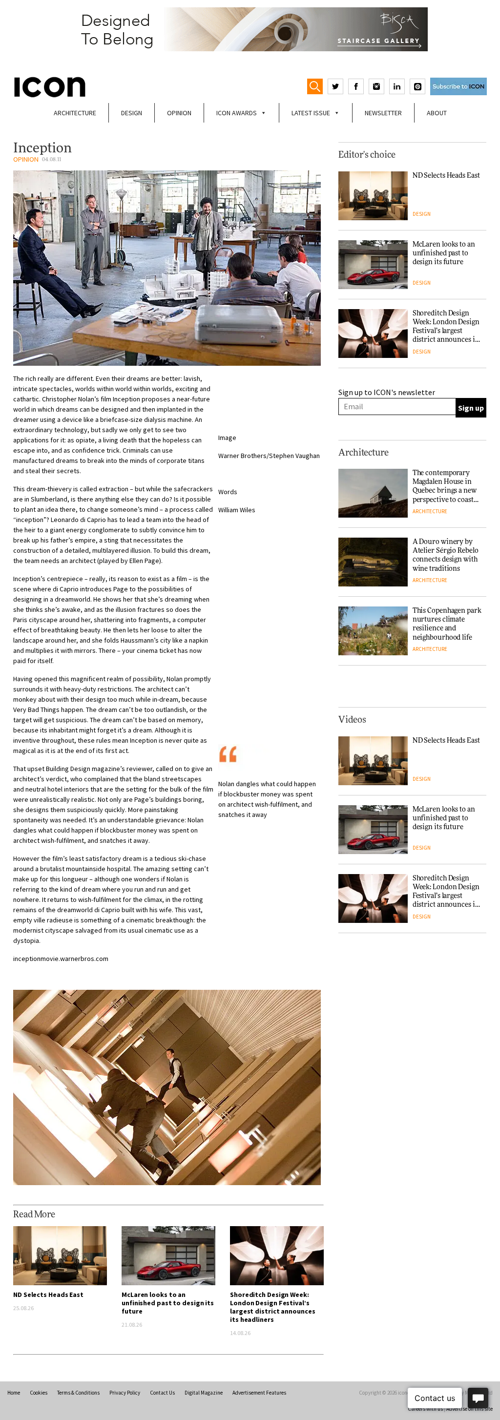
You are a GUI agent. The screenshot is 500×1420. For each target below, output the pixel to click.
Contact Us (162, 1392)
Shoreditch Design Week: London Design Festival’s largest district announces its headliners (272, 1307)
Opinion (179, 112)
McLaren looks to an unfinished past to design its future (168, 1303)
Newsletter (383, 112)
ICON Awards (236, 112)
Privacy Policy (124, 1392)
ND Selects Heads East (48, 1294)
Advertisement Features (259, 1392)
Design (131, 112)
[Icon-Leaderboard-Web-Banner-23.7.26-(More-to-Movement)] (250, 29)
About (437, 112)
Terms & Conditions (78, 1392)
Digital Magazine (204, 1392)
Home (13, 1392)
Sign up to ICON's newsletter (386, 392)
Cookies (38, 1392)
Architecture (75, 112)
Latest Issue (311, 112)
